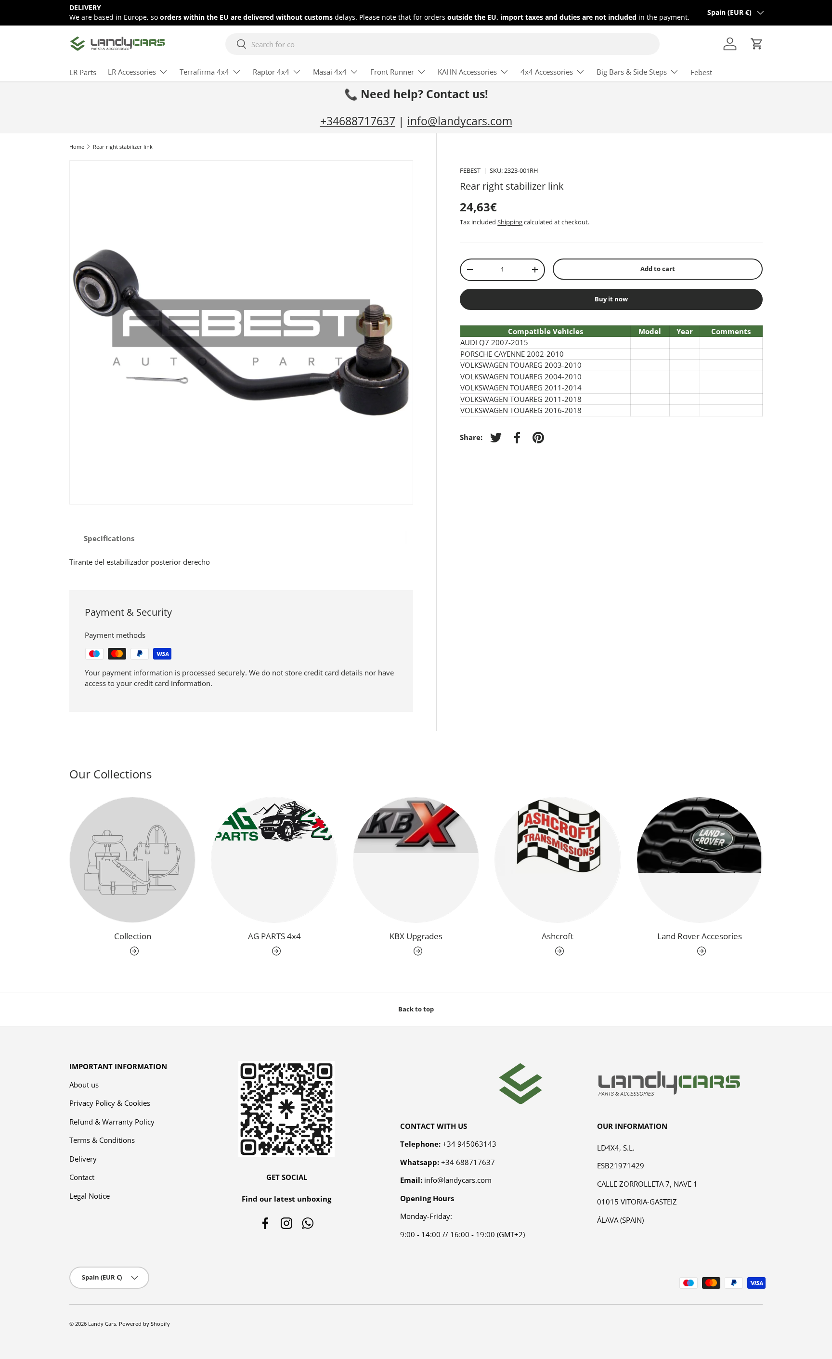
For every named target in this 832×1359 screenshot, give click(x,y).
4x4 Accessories (546, 72)
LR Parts (82, 72)
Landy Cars (102, 1323)
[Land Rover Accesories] (699, 859)
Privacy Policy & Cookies (109, 1103)
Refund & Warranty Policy (112, 1121)
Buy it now (611, 299)
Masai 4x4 (330, 72)
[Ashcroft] (557, 859)
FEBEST (470, 170)
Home (76, 146)
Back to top (416, 1009)
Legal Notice (89, 1195)
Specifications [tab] (109, 538)
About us (84, 1084)
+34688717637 (357, 121)
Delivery (83, 1158)
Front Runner (392, 72)
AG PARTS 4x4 (274, 936)
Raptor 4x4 (271, 72)
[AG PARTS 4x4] (274, 859)
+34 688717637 (468, 1161)
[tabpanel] (241, 562)
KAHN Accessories (467, 72)
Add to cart (657, 268)
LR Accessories (132, 72)
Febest (701, 72)
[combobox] (442, 44)
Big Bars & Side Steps (632, 72)
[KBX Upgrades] (416, 859)
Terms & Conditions (102, 1140)
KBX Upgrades (416, 936)
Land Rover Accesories (699, 936)
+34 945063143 (469, 1144)
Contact (81, 1177)
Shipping (509, 222)
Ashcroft (557, 936)
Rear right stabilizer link (123, 146)
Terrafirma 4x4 (204, 72)
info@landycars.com (459, 121)
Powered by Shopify (144, 1323)
